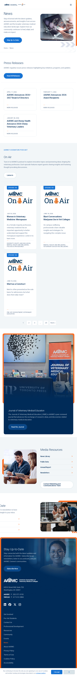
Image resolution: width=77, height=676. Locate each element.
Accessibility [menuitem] (8, 663)
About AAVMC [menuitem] (9, 647)
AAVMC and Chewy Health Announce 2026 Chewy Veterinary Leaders (18, 124)
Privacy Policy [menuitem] (9, 651)
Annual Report (45, 467)
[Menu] (70, 4)
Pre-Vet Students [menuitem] (10, 618)
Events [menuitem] (6, 639)
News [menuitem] (6, 643)
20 (46, 323)
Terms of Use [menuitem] (9, 655)
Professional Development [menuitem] (14, 626)
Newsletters (44, 473)
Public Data (44, 462)
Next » (53, 323)
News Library (45, 456)
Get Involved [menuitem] (8, 614)
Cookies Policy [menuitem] (9, 659)
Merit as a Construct (16, 284)
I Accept (57, 672)
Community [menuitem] (8, 634)
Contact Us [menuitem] (8, 622)
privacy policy (40, 673)
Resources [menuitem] (8, 630)
